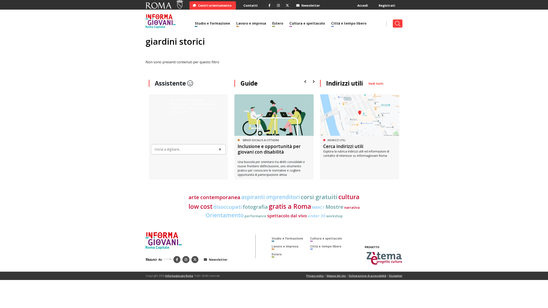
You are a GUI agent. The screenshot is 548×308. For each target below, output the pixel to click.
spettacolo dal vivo (287, 216)
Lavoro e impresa (251, 23)
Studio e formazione (212, 23)
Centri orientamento (214, 5)
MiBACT (318, 207)
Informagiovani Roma (179, 276)
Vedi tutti (375, 83)
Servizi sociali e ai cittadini (261, 140)
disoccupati (227, 206)
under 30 (316, 215)
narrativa (352, 207)
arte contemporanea (214, 197)
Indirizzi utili (344, 83)
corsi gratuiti (319, 197)
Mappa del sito (336, 276)
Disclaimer (395, 276)
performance (255, 216)
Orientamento (225, 215)
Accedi (362, 5)
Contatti (250, 5)
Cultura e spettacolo (307, 23)
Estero (277, 23)
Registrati (387, 5)
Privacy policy (315, 276)
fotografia (255, 206)
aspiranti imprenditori (270, 197)
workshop (334, 216)
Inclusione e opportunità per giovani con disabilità (269, 149)
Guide (249, 83)
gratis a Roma (290, 206)
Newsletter (310, 5)
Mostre (334, 206)
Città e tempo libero (348, 23)
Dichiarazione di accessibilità (367, 276)
